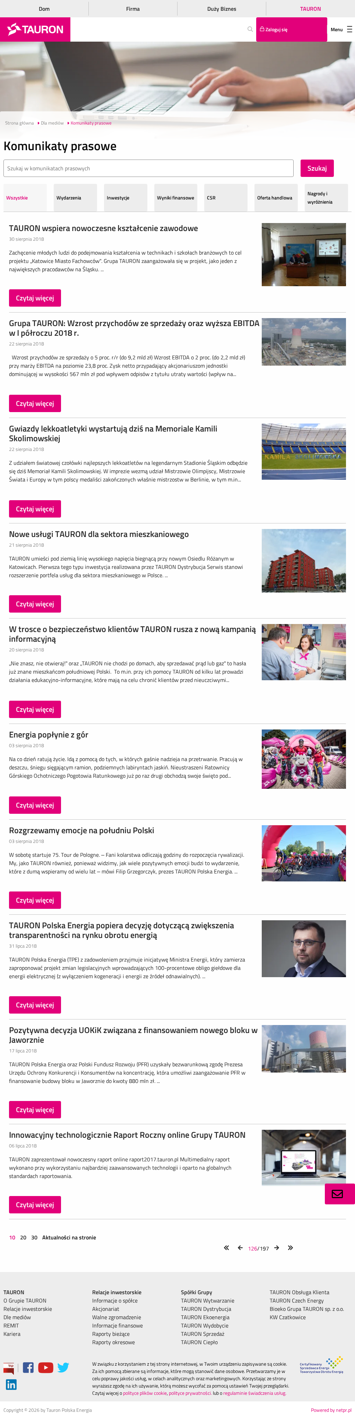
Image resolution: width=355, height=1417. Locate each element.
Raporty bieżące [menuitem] (111, 1334)
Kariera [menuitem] (11, 1334)
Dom (44, 9)
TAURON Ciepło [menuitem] (199, 1342)
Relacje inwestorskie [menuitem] (27, 1309)
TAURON (310, 9)
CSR (211, 197)
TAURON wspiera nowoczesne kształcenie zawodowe (103, 228)
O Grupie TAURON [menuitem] (24, 1300)
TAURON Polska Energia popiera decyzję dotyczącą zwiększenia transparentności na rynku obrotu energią (121, 930)
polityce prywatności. (190, 1393)
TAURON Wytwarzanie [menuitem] (207, 1300)
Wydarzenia (69, 197)
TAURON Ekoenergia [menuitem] (205, 1317)
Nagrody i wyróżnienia (320, 197)
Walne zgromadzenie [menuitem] (116, 1317)
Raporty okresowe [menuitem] (113, 1342)
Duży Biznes (221, 9)
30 (34, 1237)
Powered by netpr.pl (331, 1410)
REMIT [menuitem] (11, 1325)
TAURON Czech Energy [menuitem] (297, 1300)
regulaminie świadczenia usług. (254, 1393)
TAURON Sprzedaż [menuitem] (202, 1334)
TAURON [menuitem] (13, 1292)
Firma (133, 9)
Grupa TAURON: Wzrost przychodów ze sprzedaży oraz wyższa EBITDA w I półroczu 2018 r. (134, 328)
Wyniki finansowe (175, 197)
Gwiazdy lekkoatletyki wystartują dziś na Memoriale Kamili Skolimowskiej (113, 433)
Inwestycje (118, 197)
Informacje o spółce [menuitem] (115, 1300)
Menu (337, 29)
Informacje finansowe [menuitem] (117, 1325)
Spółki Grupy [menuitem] (196, 1292)
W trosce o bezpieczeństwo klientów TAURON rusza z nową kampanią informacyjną (132, 634)
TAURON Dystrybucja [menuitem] (206, 1309)
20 (23, 1237)
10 (13, 1237)
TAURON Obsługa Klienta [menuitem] (299, 1292)
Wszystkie (17, 197)
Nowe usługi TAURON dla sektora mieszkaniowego (99, 534)
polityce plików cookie (145, 1393)
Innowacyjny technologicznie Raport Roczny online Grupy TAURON (127, 1134)
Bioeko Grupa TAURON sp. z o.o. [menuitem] (307, 1309)
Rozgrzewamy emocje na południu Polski (81, 830)
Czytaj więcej (35, 297)
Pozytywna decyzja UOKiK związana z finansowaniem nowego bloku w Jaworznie (133, 1035)
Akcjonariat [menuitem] (105, 1309)
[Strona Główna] (35, 29)
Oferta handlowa (274, 197)
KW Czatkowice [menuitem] (288, 1317)
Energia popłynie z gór (48, 734)
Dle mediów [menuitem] (17, 1317)
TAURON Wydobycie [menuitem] (204, 1325)
